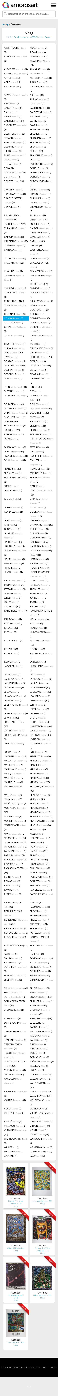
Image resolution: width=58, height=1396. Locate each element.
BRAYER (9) (12, 206)
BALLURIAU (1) (39, 116)
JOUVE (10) (12, 606)
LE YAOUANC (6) (15, 696)
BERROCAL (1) (14, 142)
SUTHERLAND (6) (15, 1024)
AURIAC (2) (39, 99)
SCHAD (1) (39, 962)
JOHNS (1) (38, 597)
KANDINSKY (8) (15, 610)
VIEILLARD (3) (14, 1113)
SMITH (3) (12, 992)
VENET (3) (12, 1108)
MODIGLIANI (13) (15, 809)
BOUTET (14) (14, 181)
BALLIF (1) (12, 116)
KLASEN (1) (38, 627)
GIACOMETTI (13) (41, 492)
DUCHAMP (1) (14, 417)
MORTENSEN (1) (42, 820)
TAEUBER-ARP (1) (15, 1033)
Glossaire (52, 1367)
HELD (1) (35, 554)
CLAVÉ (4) (38, 305)
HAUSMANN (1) (40, 546)
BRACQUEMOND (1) (41, 183)
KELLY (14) (39, 619)
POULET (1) (40, 881)
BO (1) (35, 159)
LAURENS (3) (39, 683)
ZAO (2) (37, 1155)
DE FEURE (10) (41, 357)
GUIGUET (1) (13, 535)
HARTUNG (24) (14, 546)
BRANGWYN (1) (15, 194)
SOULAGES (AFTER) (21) (14, 1003)
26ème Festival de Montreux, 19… (15, 1202)
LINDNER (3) (39, 722)
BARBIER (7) (14, 120)
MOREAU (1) (41, 816)
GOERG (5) (13, 507)
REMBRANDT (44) (16, 921)
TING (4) (38, 1044)
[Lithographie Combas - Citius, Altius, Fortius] (16, 1228)
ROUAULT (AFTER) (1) (39, 939)
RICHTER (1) (39, 924)
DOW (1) (41, 408)
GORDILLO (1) (13, 511)
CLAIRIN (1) (15, 307)
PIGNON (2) (40, 868)
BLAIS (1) (14, 155)
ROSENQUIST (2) (16, 932)
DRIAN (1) (16, 412)
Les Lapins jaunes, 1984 (42, 1201)
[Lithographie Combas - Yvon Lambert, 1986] (16, 1322)
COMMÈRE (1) (13, 322)
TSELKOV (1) (39, 1065)
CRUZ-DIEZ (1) (14, 344)
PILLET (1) (38, 872)
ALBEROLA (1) (15, 58)
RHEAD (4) (40, 919)
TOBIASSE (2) (39, 1057)
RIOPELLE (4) (15, 928)
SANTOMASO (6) (41, 947)
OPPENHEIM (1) (15, 846)
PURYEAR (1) (39, 885)
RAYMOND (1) (40, 906)
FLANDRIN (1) (16, 455)
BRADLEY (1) (13, 189)
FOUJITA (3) (38, 462)
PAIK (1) (38, 846)
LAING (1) (12, 674)
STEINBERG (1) (14, 1009)
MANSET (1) (38, 765)
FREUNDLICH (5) (40, 473)
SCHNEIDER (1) (41, 966)
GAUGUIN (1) (13, 490)
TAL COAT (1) (40, 1035)
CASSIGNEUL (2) (39, 251)
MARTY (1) (39, 777)
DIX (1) (35, 391)
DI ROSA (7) (13, 378)
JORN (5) (37, 602)
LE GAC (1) (11, 691)
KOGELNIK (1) (13, 640)
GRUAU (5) (12, 529)
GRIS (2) (10, 524)
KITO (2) (11, 627)
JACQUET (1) (39, 589)
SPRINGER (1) (41, 1001)
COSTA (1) (14, 335)
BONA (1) (9, 168)
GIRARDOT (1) (39, 500)
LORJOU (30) (40, 735)
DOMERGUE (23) (39, 397)
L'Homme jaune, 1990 (42, 1295)
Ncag (5, 24)
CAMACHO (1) (40, 232)
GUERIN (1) (39, 529)
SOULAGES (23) (41, 996)
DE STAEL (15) (14, 361)
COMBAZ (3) (40, 318)
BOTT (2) (12, 176)
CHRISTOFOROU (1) (41, 294)
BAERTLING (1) (40, 107)
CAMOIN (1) (14, 236)
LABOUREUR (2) (41, 668)
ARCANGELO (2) (12, 86)
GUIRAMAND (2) (40, 537)
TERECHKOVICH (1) (13, 1046)
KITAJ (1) (36, 623)
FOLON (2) (15, 460)
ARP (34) (37, 95)
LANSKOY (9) (14, 678)
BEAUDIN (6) (39, 129)
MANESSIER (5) (40, 760)
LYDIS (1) (38, 752)
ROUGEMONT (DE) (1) (16, 947)
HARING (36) (39, 542)
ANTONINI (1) (41, 77)
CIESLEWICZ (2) (41, 301)
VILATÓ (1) (13, 1121)
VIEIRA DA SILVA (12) (41, 1115)
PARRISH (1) (14, 855)
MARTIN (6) (13, 777)
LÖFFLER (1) (14, 730)
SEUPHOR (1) (40, 975)
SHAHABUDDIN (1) (41, 981)
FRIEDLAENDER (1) (15, 479)
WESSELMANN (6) (41, 1147)
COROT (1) (40, 329)
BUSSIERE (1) (40, 224)
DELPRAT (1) (14, 369)
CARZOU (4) (12, 249)
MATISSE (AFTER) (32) (42, 788)
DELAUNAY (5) (40, 365)
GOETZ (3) (38, 507)
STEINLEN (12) (40, 1011)
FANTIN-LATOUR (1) (42, 440)
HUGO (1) (13, 572)
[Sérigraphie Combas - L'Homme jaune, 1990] (42, 1275)
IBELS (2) (14, 580)
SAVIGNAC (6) (41, 958)
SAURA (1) (13, 958)
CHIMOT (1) (40, 288)
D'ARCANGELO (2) (41, 348)
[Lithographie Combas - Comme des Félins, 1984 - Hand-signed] (42, 1228)
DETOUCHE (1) (14, 374)
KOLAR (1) (11, 649)
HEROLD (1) (14, 563)
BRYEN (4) (38, 219)
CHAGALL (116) (14, 262)
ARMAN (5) (16, 97)
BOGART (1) (13, 164)
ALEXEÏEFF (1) (16, 69)
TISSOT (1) (15, 1055)
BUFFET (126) (15, 224)
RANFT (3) (13, 894)
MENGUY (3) (40, 795)
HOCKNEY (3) (39, 567)
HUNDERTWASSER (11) (40, 574)
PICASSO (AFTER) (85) (16, 870)
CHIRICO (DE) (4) (14, 294)
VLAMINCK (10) (15, 1132)
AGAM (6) (38, 52)
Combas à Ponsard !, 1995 (16, 1296)
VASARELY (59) (40, 1095)
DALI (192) (13, 352)
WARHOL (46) (39, 1134)
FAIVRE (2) (11, 438)
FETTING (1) (39, 447)
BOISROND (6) (41, 164)
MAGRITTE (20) (40, 756)
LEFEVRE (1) (13, 700)
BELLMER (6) (39, 133)
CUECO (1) (38, 344)
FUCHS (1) (11, 486)
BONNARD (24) (15, 172)
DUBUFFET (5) (39, 412)
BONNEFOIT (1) (40, 172)
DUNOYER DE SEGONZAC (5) (15, 423)
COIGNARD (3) (15, 314)
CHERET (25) (39, 284)
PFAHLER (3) (15, 859)
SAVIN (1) (13, 962)
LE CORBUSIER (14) (40, 687)
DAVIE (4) (11, 357)
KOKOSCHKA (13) (40, 642)
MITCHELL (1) (39, 803)
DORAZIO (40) (14, 404)
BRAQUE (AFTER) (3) (13, 200)
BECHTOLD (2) (14, 133)
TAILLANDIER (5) (41, 1031)
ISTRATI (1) (15, 589)
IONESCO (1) (40, 584)
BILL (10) (36, 151)
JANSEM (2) (12, 593)
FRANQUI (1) (40, 468)
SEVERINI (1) (13, 979)
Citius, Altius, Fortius (15, 1248)
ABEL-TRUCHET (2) (15, 49)
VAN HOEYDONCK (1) (16, 1093)
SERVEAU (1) (14, 975)
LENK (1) (38, 704)
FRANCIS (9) (12, 468)
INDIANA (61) (14, 584)
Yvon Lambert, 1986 (15, 1342)
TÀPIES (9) (38, 1040)
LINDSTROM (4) (41, 726)
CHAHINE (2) (13, 271)
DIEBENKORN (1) (41, 380)
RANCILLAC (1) (41, 889)
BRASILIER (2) (40, 198)
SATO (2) (10, 954)
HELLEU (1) (14, 559)
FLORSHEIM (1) (41, 455)
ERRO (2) (40, 430)
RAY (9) (36, 902)
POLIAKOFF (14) (41, 876)
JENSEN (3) (12, 597)
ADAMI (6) (38, 47)
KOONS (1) (37, 649)
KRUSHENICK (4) (41, 655)
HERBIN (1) (39, 559)
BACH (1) (37, 103)
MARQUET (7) (14, 773)
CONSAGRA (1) (41, 322)
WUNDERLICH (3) (41, 1151)
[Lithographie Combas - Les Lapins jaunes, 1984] (42, 1181)
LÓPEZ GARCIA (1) (16, 737)
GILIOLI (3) (12, 498)
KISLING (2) (13, 623)
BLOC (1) (11, 159)
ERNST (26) (12, 430)
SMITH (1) (38, 992)
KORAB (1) (11, 653)
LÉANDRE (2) (40, 696)
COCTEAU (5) (39, 309)
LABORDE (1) (13, 666)
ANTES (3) (12, 77)
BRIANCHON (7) (40, 208)
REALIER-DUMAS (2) (13, 913)
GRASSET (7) (40, 520)
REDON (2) (38, 911)
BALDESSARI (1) (40, 112)
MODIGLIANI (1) (39, 807)
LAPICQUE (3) (41, 678)
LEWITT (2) (11, 717)
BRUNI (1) (38, 215)
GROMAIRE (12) (41, 524)
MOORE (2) (13, 816)
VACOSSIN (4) (13, 1080)
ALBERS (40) (39, 56)
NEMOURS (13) (15, 838)
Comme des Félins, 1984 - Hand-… (42, 1249)
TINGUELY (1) (39, 1048)
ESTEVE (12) (14, 434)
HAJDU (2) (13, 542)
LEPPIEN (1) (38, 713)
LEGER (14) (39, 700)
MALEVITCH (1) (15, 760)
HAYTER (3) (15, 552)
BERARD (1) (14, 138)
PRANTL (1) (12, 885)
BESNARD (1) (13, 146)
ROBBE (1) (39, 928)
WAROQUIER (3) (41, 1140)
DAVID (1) (39, 352)
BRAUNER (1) (39, 202)
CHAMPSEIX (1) (41, 271)
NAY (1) (14, 833)
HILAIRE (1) (39, 563)
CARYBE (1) (36, 245)
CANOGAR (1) (40, 236)
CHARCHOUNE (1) (40, 277)
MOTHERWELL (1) (15, 827)
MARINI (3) (39, 769)
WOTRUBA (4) (13, 1151)
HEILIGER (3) (41, 550)
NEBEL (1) (37, 833)
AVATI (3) (11, 103)
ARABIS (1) (38, 82)
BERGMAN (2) (41, 138)
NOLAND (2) (40, 838)
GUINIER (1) (39, 533)
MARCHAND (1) (15, 769)
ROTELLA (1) (40, 932)
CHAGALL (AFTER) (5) (39, 264)
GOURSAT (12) (41, 513)
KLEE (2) (10, 632)
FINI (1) (37, 451)
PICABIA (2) (13, 864)
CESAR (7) (39, 258)
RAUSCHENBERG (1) (13, 904)
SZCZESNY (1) (37, 1022)
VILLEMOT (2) (15, 1125)
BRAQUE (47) (41, 194)
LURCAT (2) (12, 752)
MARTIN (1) (38, 773)
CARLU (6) (37, 241)
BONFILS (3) (39, 168)
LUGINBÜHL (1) (40, 745)
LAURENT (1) (14, 687)
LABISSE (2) (38, 661)
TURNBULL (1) (15, 1070)
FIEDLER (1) (14, 451)
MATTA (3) (13, 795)
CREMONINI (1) (41, 337)
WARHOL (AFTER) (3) (16, 1140)
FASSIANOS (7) (15, 447)
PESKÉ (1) (37, 855)
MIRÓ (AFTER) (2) (15, 803)
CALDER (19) (41, 228)
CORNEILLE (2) (15, 329)
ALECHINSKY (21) (40, 62)
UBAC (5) (37, 1070)
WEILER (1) (11, 1147)
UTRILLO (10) (40, 1074)
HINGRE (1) (12, 567)
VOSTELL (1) (39, 1130)
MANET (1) (13, 765)
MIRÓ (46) (37, 799)
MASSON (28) (40, 782)
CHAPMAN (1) (14, 277)
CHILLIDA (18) (15, 288)
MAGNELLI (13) (15, 756)
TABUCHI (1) (39, 1027)
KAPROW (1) (13, 619)
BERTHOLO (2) (40, 142)
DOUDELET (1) (15, 408)
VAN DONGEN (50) (40, 1085)
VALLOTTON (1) (40, 1078)
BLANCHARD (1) (41, 155)
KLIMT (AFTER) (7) (41, 634)
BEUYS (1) (38, 146)
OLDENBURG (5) (15, 842)
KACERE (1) (38, 606)
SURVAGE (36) (41, 1018)
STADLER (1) (38, 1005)
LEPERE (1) (16, 713)
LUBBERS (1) (14, 743)
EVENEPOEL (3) (40, 434)
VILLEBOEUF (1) (41, 1121)
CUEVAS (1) (14, 348)
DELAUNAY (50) (14, 365)
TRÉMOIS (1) (42, 1061)
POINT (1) (13, 876)
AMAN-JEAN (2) (16, 73)
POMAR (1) (12, 881)
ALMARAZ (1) (40, 69)
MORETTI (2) (15, 820)
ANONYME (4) (37, 73)
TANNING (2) (15, 1040)
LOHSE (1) (40, 730)
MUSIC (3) (38, 829)
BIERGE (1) (13, 151)
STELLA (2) (12, 1018)
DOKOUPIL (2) (16, 395)
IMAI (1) (39, 580)
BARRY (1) (38, 120)
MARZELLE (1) (13, 782)
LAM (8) (37, 674)
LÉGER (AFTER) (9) (16, 706)
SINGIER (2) (40, 988)
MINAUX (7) (13, 799)
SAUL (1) (37, 954)
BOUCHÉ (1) (40, 176)
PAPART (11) (38, 851)
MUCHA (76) (40, 825)
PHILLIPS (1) (39, 859)
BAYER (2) (38, 125)
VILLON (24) (40, 1125)
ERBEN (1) (38, 425)
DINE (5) (36, 387)
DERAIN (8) (38, 369)
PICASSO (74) (39, 864)
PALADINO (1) (15, 851)
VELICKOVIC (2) (41, 1102)
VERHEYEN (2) (39, 1108)
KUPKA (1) (12, 661)
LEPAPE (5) (39, 709)
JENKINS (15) (39, 593)
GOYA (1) (13, 520)
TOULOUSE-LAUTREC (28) (15, 1063)
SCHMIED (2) (16, 968)
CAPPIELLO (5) (16, 241)
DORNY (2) (39, 404)
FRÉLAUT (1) (12, 473)
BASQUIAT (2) (15, 127)
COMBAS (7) (13, 318)
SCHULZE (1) (40, 971)
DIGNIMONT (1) (15, 387)
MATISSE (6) (13, 786)
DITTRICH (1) (14, 391)
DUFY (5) (37, 417)
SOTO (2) (15, 996)
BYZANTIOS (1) (15, 230)
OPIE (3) (37, 842)
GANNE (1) (37, 486)
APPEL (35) (12, 82)
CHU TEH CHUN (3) (14, 301)
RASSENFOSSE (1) (41, 896)
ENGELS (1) (39, 421)
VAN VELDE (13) (41, 1091)
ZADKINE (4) (10, 1155)
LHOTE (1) (38, 717)
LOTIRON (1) (39, 739)
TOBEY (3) (37, 1053)
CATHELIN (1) (15, 258)
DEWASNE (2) (39, 374)
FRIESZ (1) (40, 479)
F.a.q (29, 1386)
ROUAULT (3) (15, 937)
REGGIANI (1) (40, 915)
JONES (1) (11, 602)
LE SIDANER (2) (40, 691)
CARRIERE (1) (14, 245)
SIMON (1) (16, 988)
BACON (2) (13, 107)
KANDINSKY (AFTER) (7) (41, 612)
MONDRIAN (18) (40, 812)
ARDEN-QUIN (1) (41, 88)
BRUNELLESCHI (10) (12, 217)
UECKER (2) (14, 1074)
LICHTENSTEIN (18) (14, 724)
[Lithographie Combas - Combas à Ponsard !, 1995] (16, 1275)
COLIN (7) (37, 314)
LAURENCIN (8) (14, 683)
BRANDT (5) (40, 189)
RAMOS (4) (11, 889)
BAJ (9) (10, 112)
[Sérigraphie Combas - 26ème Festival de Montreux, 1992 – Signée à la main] (16, 1181)
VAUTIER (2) (15, 1100)
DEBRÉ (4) (38, 361)
